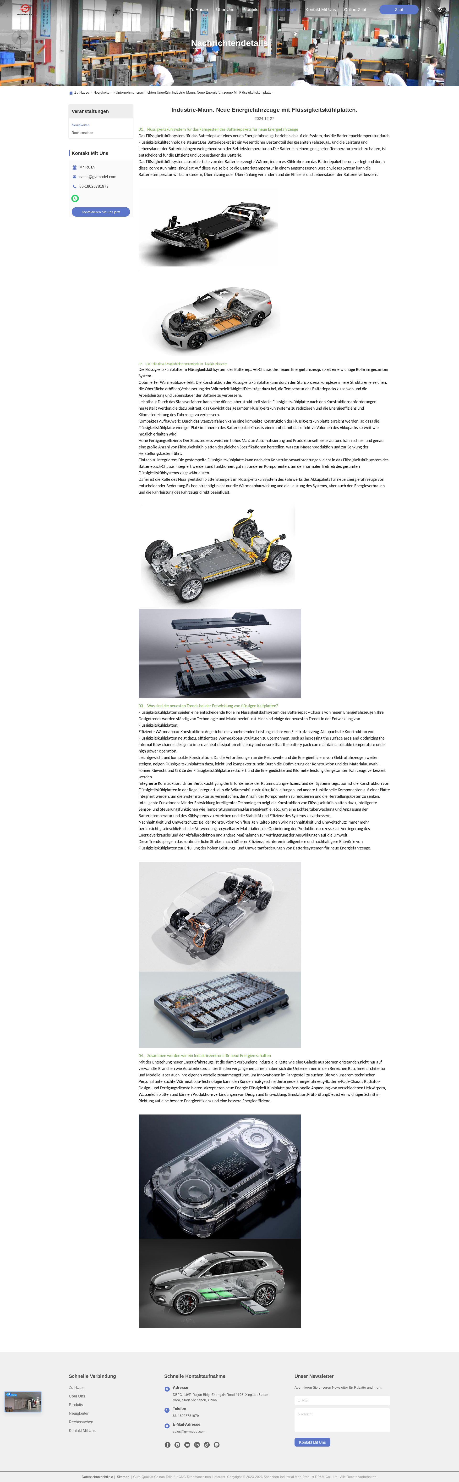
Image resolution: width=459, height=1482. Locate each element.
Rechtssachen (81, 1422)
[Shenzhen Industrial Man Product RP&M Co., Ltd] (26, 10)
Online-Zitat (355, 9)
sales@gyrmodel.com (97, 177)
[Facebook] (167, 1446)
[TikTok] (206, 1446)
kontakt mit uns (321, 9)
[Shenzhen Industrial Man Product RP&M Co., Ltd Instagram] (177, 1446)
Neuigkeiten (102, 92)
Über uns (225, 9)
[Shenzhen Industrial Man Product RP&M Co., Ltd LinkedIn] (197, 1446)
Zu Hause (198, 9)
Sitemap (123, 1477)
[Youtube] (187, 1446)
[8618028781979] (216, 1446)
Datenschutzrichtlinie (97, 1477)
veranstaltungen (281, 9)
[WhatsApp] (75, 198)
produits (250, 9)
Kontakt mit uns (82, 1431)
